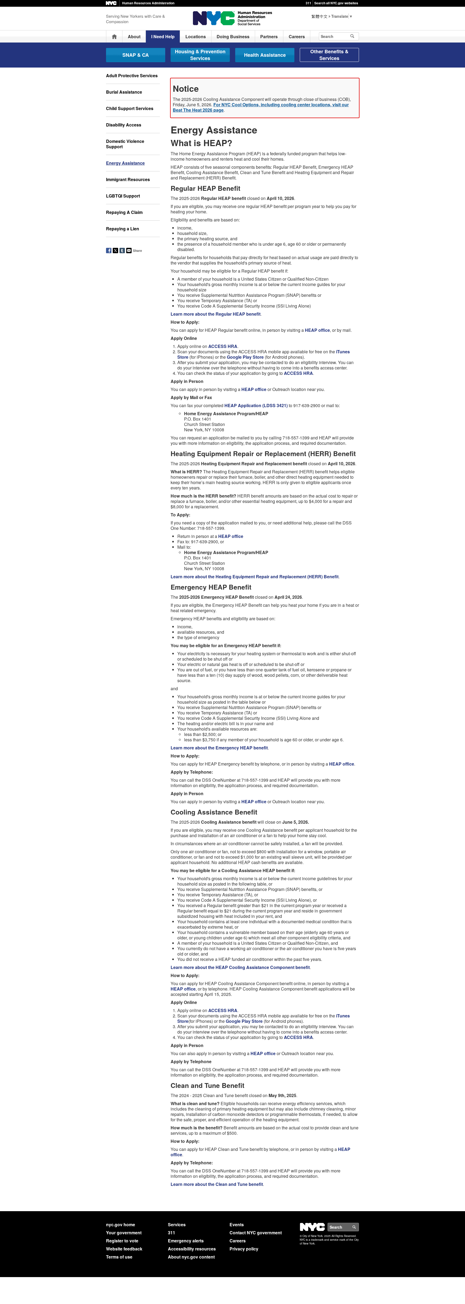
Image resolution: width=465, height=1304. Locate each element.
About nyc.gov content (191, 1257)
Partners (269, 36)
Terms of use (119, 1257)
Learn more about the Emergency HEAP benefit (219, 748)
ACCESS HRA (222, 346)
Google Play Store (245, 357)
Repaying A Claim (124, 212)
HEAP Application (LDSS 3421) (256, 405)
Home (114, 36)
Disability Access (123, 125)
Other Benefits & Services (329, 55)
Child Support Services (129, 108)
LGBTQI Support (123, 196)
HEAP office (317, 330)
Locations (195, 36)
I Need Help (163, 36)
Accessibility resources (192, 1249)
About (134, 36)
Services (177, 1224)
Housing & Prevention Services (200, 55)
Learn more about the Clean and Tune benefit (217, 1184)
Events (237, 1224)
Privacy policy (244, 1249)
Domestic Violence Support (125, 144)
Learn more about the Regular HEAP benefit (215, 314)
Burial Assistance (124, 92)
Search (358, 1227)
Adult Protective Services (132, 75)
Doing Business (233, 36)
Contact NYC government (256, 1232)
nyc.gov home (120, 1224)
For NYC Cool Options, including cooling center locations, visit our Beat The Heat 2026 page (261, 107)
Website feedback (124, 1249)
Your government (124, 1232)
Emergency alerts (186, 1241)
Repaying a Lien (122, 228)
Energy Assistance (125, 163)
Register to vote (122, 1241)
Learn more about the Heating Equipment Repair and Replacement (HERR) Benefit (255, 576)
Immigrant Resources (128, 179)
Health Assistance (265, 54)
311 (308, 3)
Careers (297, 36)
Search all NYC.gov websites (336, 3)
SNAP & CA (135, 54)
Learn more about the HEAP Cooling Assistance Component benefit (240, 967)
